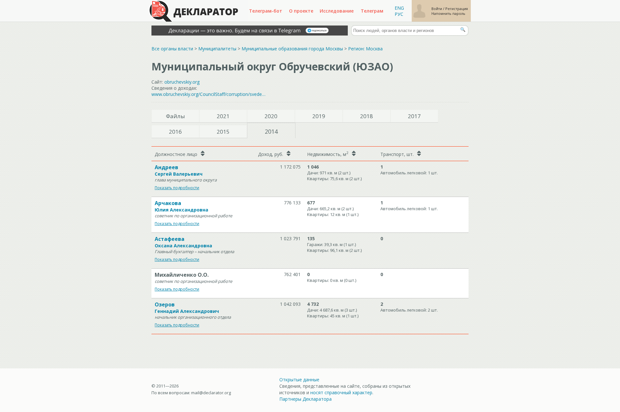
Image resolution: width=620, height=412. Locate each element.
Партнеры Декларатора (305, 399)
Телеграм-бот (265, 11)
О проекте (301, 11)
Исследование (337, 11)
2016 (175, 131)
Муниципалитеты (217, 49)
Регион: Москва (365, 49)
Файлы (175, 116)
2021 (223, 116)
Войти (437, 8)
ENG (399, 8)
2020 (270, 116)
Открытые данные (299, 379)
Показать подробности (177, 188)
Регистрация (456, 8)
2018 (366, 116)
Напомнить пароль (448, 13)
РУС (399, 14)
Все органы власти (172, 49)
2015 (223, 131)
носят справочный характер (341, 392)
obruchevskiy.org (182, 82)
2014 (271, 131)
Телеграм (372, 11)
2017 (414, 116)
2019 (318, 116)
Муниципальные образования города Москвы (292, 49)
